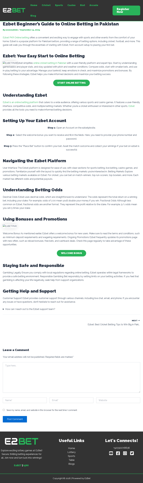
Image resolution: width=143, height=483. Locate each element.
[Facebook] (118, 453)
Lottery (71, 452)
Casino (71, 5)
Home (33, 5)
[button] (126, 10)
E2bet (131, 106)
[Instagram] (125, 453)
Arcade (94, 5)
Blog (33, 15)
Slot (82, 5)
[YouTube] (111, 453)
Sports (59, 5)
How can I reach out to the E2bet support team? (30, 309)
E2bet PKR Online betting (16, 37)
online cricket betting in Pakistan (49, 63)
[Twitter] (132, 453)
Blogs (71, 463)
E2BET (18, 465)
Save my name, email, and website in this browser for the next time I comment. (42, 410)
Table (72, 460)
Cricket (46, 5)
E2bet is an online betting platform (20, 102)
